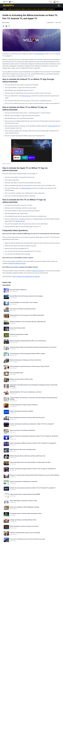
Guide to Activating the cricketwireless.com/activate (26, 276)
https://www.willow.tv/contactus (17, 263)
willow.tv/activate (39, 53)
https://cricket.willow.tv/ (38, 270)
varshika (6, 22)
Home (5, 9)
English (50, 1)
